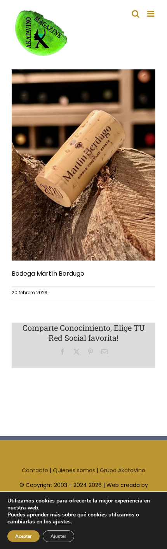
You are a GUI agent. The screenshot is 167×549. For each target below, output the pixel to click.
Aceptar (23, 536)
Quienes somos (74, 470)
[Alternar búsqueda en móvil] (135, 14)
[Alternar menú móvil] (151, 14)
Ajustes (58, 536)
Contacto (35, 470)
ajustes (62, 521)
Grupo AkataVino (122, 470)
